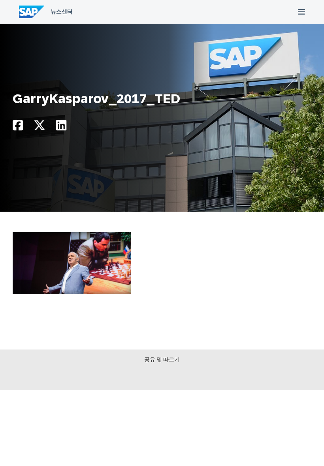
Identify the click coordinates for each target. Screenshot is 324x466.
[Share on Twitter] (39, 127)
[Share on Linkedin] (61, 127)
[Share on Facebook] (18, 127)
